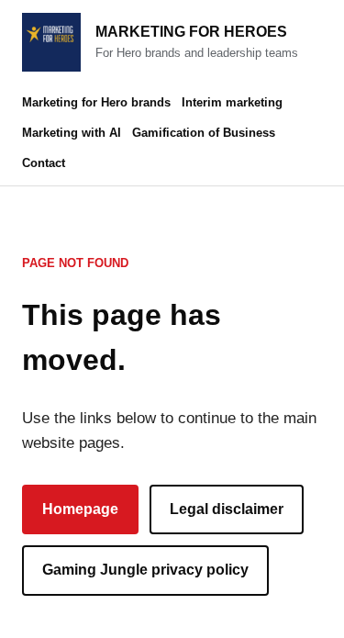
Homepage (80, 509)
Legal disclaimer (226, 509)
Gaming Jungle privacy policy (145, 569)
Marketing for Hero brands (96, 102)
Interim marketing (232, 102)
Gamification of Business (203, 133)
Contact (43, 163)
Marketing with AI (71, 133)
